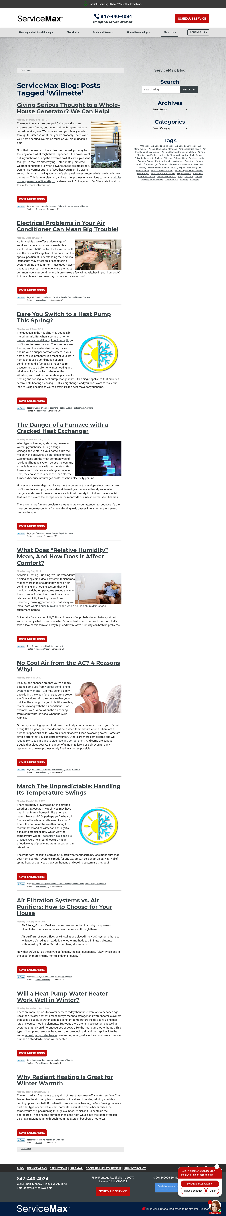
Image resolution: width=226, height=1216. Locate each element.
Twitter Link (21, 206)
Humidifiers (50, 646)
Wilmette (84, 206)
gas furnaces (38, 533)
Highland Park (184, 173)
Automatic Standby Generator (44, 206)
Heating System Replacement (71, 408)
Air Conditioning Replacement (45, 408)
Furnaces (148, 164)
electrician (177, 161)
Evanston (189, 161)
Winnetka (194, 179)
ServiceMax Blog (170, 70)
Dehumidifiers (38, 646)
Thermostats (171, 179)
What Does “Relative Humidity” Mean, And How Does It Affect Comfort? (62, 556)
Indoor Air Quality (43, 649)
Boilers (158, 158)
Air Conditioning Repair (42, 297)
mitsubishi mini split (166, 176)
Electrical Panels (59, 297)
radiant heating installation (43, 1140)
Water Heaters (42, 1063)
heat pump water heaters (53, 1060)
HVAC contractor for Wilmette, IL (53, 249)
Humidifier (198, 173)
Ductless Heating (197, 158)
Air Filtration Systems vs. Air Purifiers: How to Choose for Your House (64, 906)
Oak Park (189, 176)
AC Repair (144, 146)
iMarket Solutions (157, 1208)
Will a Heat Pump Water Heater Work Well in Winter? (62, 996)
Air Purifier (59, 977)
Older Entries (26, 70)
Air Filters (36, 977)
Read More (136, 4)
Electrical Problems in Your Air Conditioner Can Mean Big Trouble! (67, 226)
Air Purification (47, 977)
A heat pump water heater (41, 1035)
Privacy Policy (168, 1189)
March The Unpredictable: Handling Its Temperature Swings (69, 789)
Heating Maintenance (158, 167)
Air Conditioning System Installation (179, 152)
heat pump (36, 1060)
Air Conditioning (42, 300)
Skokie (199, 176)
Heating (39, 536)
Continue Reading (32, 199)
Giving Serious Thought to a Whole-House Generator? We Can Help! (68, 108)
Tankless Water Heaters (152, 179)
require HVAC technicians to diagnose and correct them (50, 740)
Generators (40, 209)
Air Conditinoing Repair (162, 146)
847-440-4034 (116, 16)
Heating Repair (91, 884)
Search (189, 89)
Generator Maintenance (180, 164)
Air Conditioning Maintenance (44, 884)
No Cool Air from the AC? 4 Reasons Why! (68, 665)
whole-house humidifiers (46, 606)
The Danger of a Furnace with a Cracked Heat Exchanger (62, 427)
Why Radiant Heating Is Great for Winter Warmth (65, 1080)
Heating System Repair (54, 533)
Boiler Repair (196, 155)
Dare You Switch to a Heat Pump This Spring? (64, 317)
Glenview (198, 164)
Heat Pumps (41, 411)
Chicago (168, 158)
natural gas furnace (59, 454)
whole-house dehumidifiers (83, 606)
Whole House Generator (68, 206)
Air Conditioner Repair (41, 769)
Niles (180, 176)
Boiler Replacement (144, 158)
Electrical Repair (75, 297)
